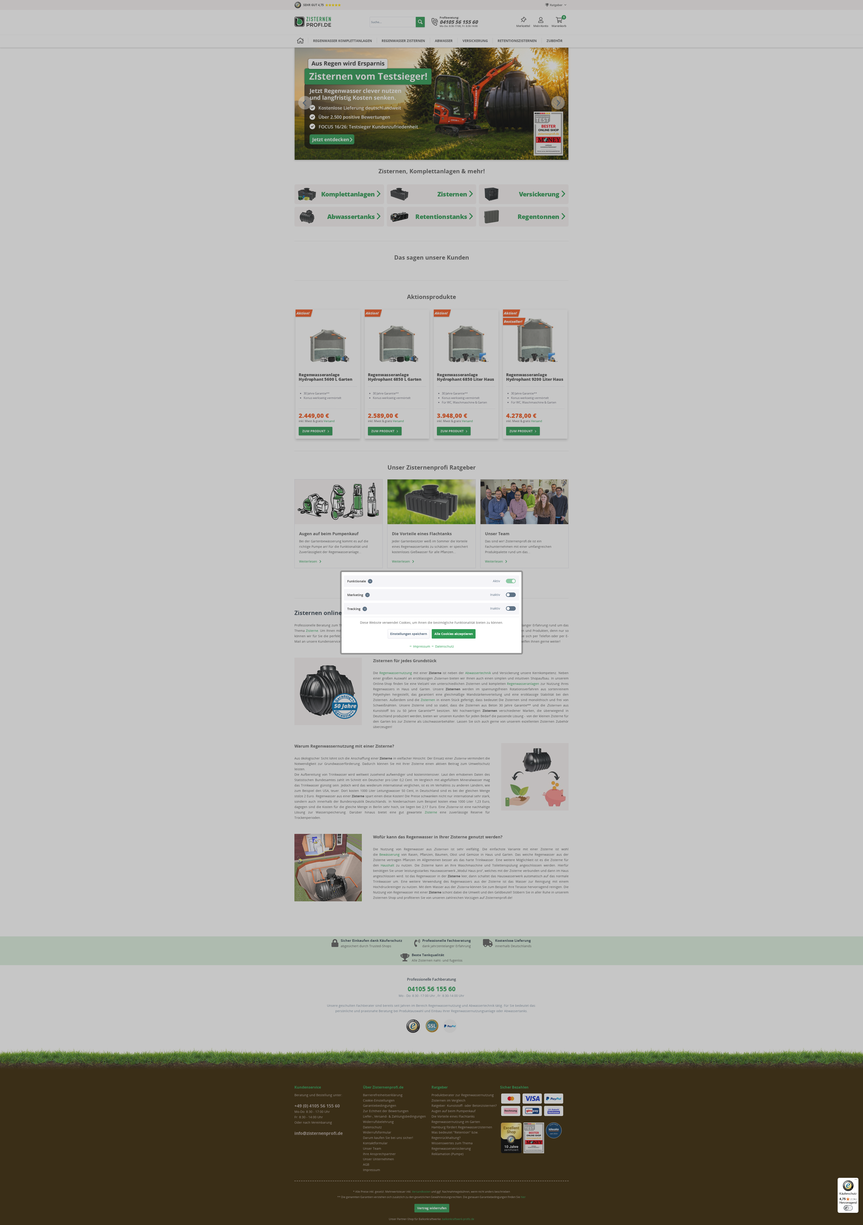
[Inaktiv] (511, 594)
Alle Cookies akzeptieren (453, 634)
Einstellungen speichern (408, 634)
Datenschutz (444, 646)
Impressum (421, 646)
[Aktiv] (511, 581)
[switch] (848, 1208)
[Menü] (856, 1180)
